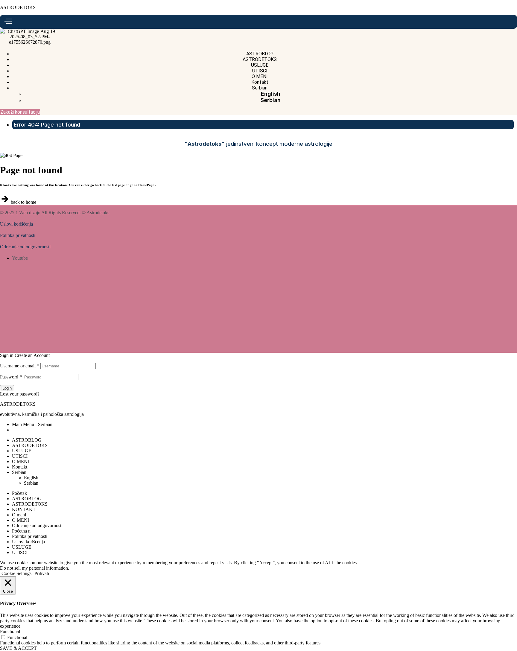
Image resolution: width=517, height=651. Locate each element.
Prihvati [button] (41, 573)
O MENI (20, 461)
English (31, 477)
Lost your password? (19, 393)
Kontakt (19, 466)
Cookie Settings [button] (16, 573)
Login (7, 388)
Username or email (19, 365)
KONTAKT (24, 509)
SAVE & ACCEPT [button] (18, 648)
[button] (20, 112)
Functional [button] (10, 631)
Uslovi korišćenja (16, 223)
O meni (19, 514)
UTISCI (20, 456)
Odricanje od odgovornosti (25, 246)
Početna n (21, 530)
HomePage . (147, 185)
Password (11, 376)
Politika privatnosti (17, 235)
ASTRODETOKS (18, 7)
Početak (19, 493)
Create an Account (32, 355)
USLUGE (21, 450)
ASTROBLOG (27, 439)
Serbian (19, 472)
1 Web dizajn (28, 212)
